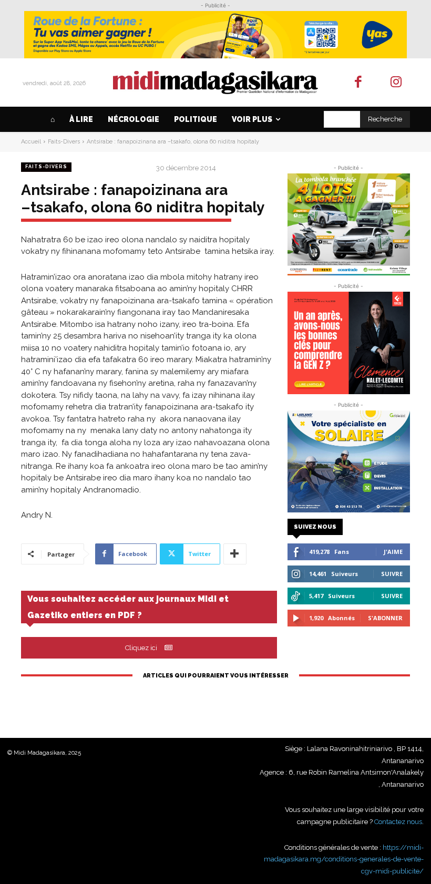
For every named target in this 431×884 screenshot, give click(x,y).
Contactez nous (398, 822)
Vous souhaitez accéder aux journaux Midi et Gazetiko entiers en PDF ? (128, 607)
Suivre (392, 574)
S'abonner (385, 618)
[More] (235, 553)
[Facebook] (358, 82)
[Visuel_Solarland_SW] (349, 461)
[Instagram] (396, 82)
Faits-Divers (64, 141)
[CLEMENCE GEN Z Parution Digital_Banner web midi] (349, 343)
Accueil (31, 141)
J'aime (393, 552)
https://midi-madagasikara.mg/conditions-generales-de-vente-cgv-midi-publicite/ (344, 859)
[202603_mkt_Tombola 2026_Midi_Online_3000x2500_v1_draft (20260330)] (349, 224)
